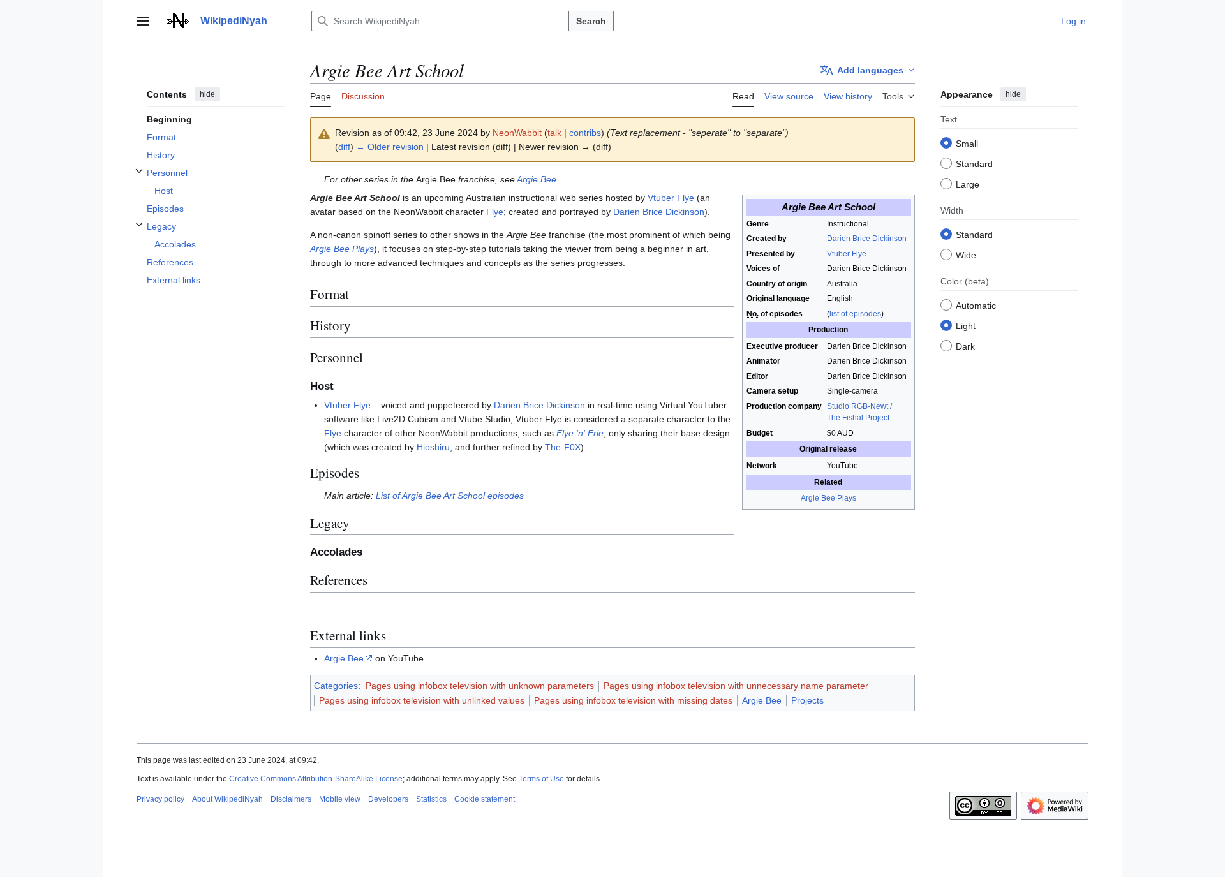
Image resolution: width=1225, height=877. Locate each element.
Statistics (431, 799)
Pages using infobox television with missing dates (633, 700)
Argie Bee (536, 179)
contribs (585, 133)
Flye (494, 212)
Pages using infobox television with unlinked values (421, 700)
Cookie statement (484, 799)
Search (591, 21)
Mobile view (339, 799)
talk (554, 133)
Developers (388, 799)
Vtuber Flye (846, 253)
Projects (807, 700)
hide (207, 94)
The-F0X (563, 447)
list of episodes (855, 313)
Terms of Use (541, 778)
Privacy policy (160, 799)
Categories (336, 686)
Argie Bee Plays (828, 498)
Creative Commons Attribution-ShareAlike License (316, 778)
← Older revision (390, 147)
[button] (143, 21)
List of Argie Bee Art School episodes (450, 495)
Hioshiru (433, 447)
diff (344, 147)
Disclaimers (291, 799)
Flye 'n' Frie (580, 433)
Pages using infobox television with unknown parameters (480, 686)
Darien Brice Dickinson (867, 238)
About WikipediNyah (227, 799)
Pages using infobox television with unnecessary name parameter (736, 686)
